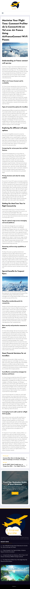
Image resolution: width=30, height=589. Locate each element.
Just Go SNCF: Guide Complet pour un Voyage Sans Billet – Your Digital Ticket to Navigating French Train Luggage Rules (14, 465)
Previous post (5, 455)
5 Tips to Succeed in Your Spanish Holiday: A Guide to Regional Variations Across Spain (13, 551)
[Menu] (2, 13)
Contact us (14, 586)
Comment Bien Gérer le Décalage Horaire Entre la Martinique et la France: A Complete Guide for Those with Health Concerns (14, 458)
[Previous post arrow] (26, 458)
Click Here (15, 493)
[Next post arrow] (26, 465)
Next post (5, 462)
